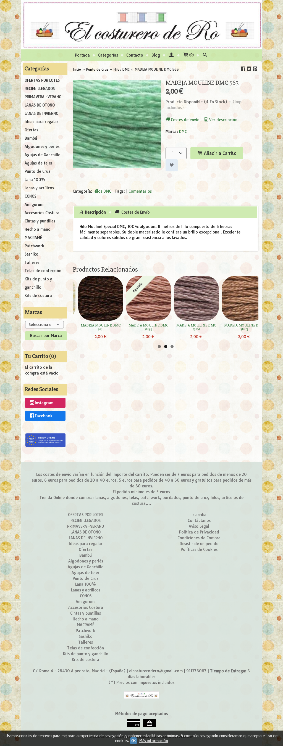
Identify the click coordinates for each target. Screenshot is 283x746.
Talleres (32, 262)
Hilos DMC (102, 191)
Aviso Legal (199, 526)
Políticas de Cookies (199, 549)
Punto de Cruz (37, 171)
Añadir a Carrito (220, 153)
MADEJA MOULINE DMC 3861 (196, 327)
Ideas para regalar (41, 121)
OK (133, 740)
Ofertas (31, 130)
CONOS (30, 196)
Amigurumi (34, 204)
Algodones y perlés (42, 146)
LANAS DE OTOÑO (40, 105)
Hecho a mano (38, 229)
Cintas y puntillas (40, 221)
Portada (82, 55)
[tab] (92, 212)
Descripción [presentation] (95, 212)
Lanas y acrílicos (39, 187)
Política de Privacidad (199, 532)
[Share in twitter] (249, 69)
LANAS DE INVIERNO (41, 113)
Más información (153, 740)
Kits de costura (38, 295)
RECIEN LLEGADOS (40, 88)
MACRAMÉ (33, 237)
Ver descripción (223, 119)
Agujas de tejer (39, 163)
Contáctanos (199, 520)
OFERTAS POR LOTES (42, 80)
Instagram (44, 402)
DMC (183, 131)
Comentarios (140, 191)
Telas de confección (43, 270)
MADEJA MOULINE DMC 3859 (148, 327)
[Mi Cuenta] (171, 55)
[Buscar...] (205, 55)
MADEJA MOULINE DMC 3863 (244, 327)
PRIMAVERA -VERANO (43, 96)
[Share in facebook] (243, 69)
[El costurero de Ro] (141, 24)
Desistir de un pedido (199, 543)
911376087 (196, 670)
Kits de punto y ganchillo (38, 283)
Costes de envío (185, 119)
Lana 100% (35, 179)
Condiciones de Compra (199, 537)
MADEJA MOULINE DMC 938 (100, 327)
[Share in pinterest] (255, 69)
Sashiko (31, 254)
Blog (155, 55)
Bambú (31, 138)
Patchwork (34, 245)
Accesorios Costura (42, 212)
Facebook (44, 416)
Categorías (108, 55)
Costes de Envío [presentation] (135, 212)
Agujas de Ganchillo (43, 154)
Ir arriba (199, 514)
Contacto (134, 55)
